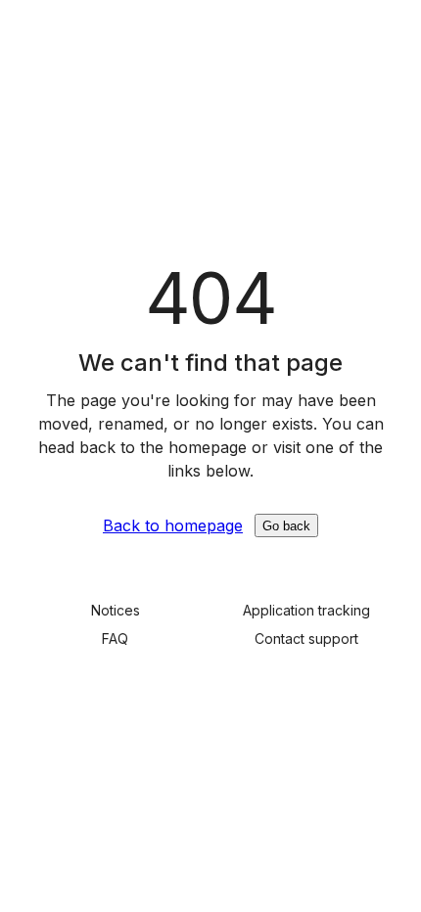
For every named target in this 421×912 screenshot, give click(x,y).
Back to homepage (173, 525)
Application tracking (306, 610)
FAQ (115, 638)
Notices (115, 610)
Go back (286, 526)
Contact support (306, 638)
